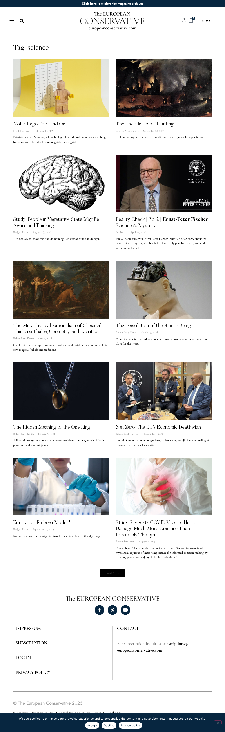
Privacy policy (130, 725)
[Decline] (218, 722)
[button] (21, 21)
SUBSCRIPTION (31, 643)
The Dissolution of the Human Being (153, 325)
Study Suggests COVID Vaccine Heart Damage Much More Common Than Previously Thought (155, 528)
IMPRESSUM (28, 629)
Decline (109, 725)
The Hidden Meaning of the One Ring (51, 427)
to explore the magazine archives (112, 3)
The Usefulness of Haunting (145, 124)
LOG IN (23, 658)
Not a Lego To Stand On (39, 124)
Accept (92, 725)
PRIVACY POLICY (33, 673)
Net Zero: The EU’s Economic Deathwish (158, 427)
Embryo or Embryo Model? (41, 522)
